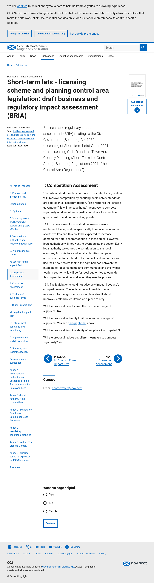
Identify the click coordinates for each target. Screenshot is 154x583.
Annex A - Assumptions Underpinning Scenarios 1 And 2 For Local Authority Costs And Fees (20, 379)
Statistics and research (71, 56)
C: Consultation (18, 204)
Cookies (49, 553)
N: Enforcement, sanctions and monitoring (18, 327)
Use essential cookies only (51, 33)
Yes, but (54, 511)
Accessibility (13, 553)
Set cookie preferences (84, 33)
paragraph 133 (77, 323)
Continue (50, 523)
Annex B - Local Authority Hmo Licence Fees (18, 399)
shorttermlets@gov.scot (67, 388)
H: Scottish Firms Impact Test (19, 263)
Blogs (111, 56)
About (10, 56)
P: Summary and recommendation (19, 350)
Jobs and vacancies (86, 553)
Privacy (102, 553)
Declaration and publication (18, 361)
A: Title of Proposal (20, 186)
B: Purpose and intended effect (18, 195)
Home (10, 65)
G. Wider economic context (19, 252)
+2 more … (23, 142)
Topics (21, 56)
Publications (47, 56)
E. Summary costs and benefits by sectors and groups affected (20, 224)
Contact (37, 553)
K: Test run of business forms (18, 296)
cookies (22, 6)
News (33, 56)
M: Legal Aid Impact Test (20, 314)
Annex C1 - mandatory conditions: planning (20, 431)
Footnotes (15, 467)
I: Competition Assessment (17, 274)
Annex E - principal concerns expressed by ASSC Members (20, 457)
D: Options (15, 211)
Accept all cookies (19, 33)
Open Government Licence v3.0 (58, 566)
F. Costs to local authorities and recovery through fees (21, 240)
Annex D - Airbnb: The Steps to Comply (21, 444)
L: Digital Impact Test (21, 305)
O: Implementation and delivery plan (19, 339)
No (51, 503)
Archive (26, 553)
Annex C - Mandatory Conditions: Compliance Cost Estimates (21, 415)
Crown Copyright (64, 553)
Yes (51, 494)
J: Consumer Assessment (16, 285)
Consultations (95, 56)
